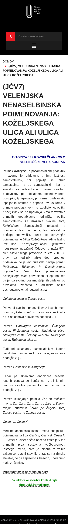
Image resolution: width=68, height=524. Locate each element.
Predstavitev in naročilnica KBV (25, 471)
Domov (8, 61)
